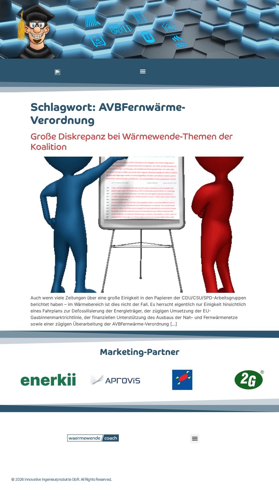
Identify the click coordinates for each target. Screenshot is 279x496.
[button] (142, 71)
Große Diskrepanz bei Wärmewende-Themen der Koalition (132, 142)
